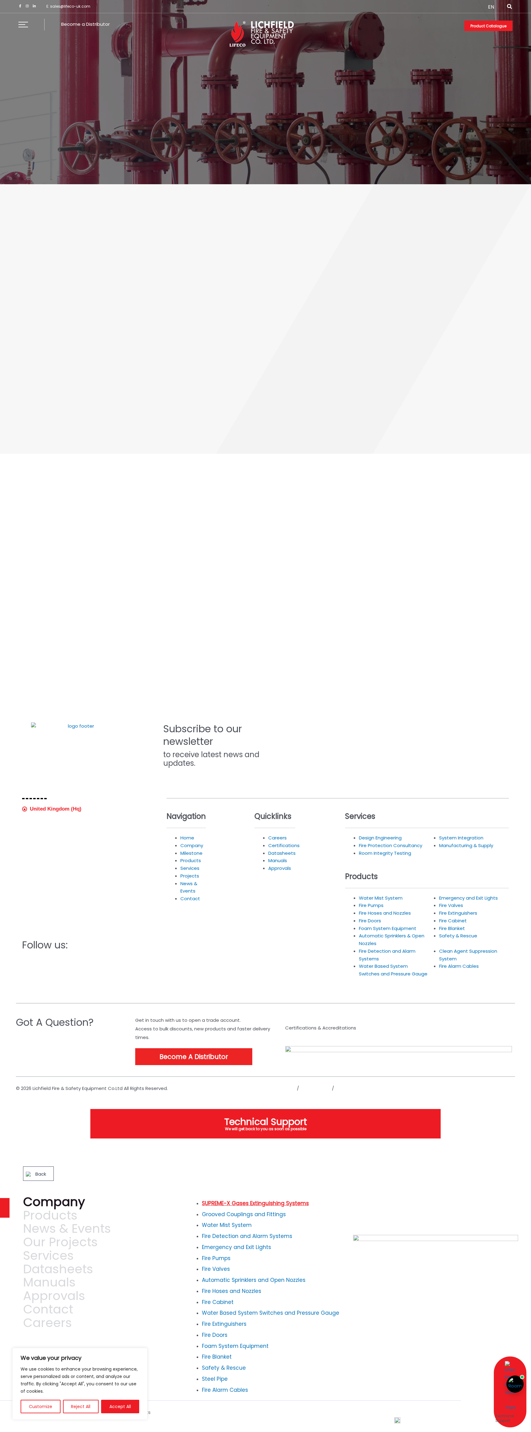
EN (491, 6)
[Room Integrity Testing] (515, 1384)
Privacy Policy (281, 1088)
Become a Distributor (85, 24)
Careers (47, 1325)
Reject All (80, 1406)
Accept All (120, 1406)
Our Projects (60, 1244)
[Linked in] (34, 6)
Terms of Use (315, 1088)
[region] (80, 1384)
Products (50, 1218)
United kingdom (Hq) (55, 809)
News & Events (67, 1231)
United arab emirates (56, 829)
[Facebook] (20, 6)
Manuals (49, 1284)
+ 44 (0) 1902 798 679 (55, 896)
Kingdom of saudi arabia (61, 819)
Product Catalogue (488, 26)
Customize (40, 1406)
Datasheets (58, 1271)
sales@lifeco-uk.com (70, 6)
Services (48, 1258)
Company (54, 1204)
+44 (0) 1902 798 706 (51, 890)
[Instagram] (27, 6)
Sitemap (345, 1088)
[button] (510, 7)
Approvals (54, 1298)
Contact (48, 1312)
